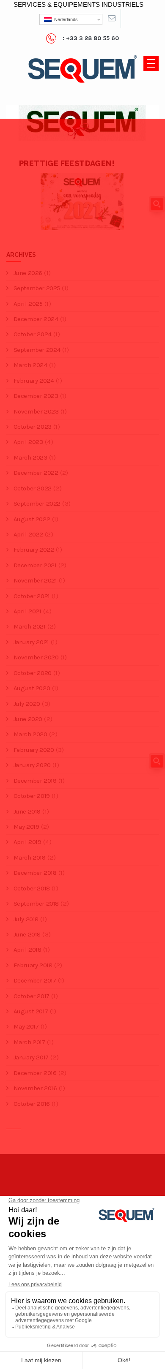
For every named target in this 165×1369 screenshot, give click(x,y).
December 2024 (36, 319)
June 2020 (28, 719)
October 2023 (33, 426)
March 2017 (29, 1042)
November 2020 (36, 657)
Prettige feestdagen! (67, 163)
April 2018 (27, 949)
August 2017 (31, 1011)
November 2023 (36, 411)
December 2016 (35, 1073)
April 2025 (28, 304)
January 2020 (32, 765)
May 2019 (26, 826)
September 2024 (37, 350)
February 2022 (34, 549)
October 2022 (33, 488)
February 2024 (34, 380)
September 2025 (37, 288)
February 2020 (34, 750)
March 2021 (30, 626)
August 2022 (32, 519)
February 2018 (33, 965)
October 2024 (33, 334)
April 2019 (27, 842)
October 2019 (32, 796)
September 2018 (36, 903)
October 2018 (32, 888)
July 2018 (26, 919)
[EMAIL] (111, 18)
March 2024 (30, 365)
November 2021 (35, 580)
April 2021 (27, 611)
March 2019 (30, 857)
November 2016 (35, 1088)
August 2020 (32, 688)
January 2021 (31, 642)
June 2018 (27, 934)
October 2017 (32, 996)
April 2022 (28, 534)
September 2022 (37, 503)
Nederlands (65, 19)
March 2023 (30, 457)
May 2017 (26, 1026)
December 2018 (35, 872)
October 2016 (32, 1104)
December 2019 (35, 780)
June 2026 (28, 273)
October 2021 (32, 596)
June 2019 (27, 811)
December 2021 (35, 565)
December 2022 (36, 472)
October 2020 (33, 673)
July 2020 (27, 704)
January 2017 (31, 1057)
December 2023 (36, 396)
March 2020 (30, 734)
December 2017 (35, 980)
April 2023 (28, 442)
